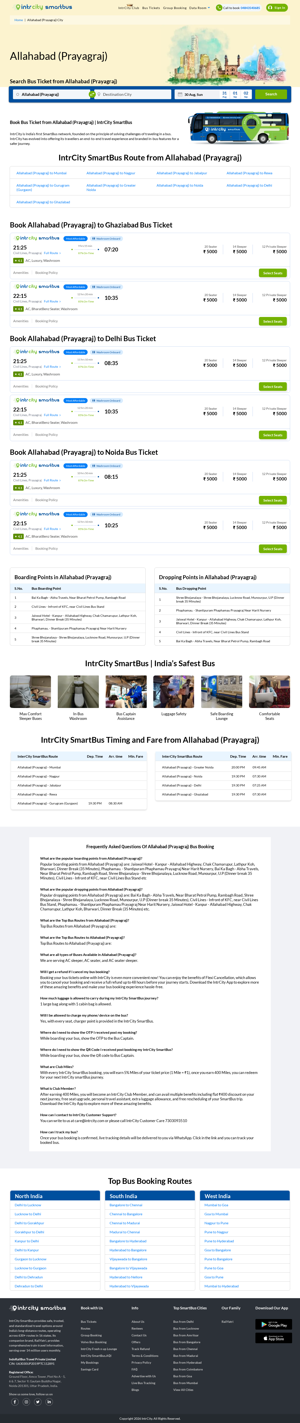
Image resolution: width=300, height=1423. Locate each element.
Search (271, 94)
